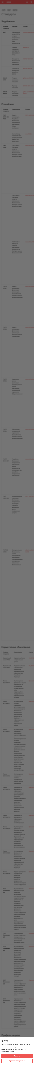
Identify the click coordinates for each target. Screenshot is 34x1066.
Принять (17, 1056)
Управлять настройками (17, 1061)
